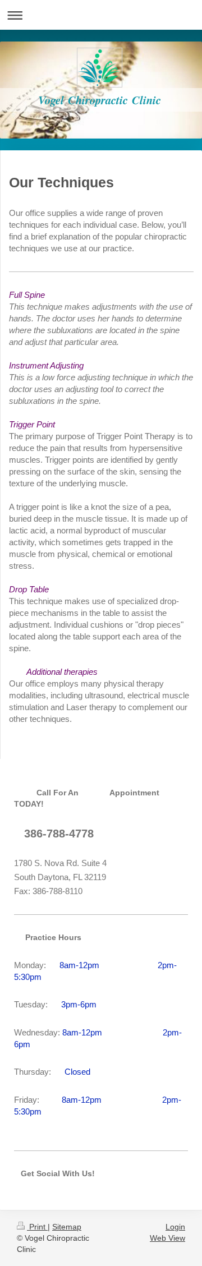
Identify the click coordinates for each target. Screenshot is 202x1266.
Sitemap (66, 1226)
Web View (167, 1237)
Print (37, 1226)
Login (175, 1226)
